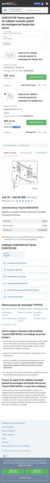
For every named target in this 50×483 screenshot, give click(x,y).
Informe (15, 239)
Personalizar (25, 478)
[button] (37, 4)
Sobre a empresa (8, 434)
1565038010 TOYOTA (25, 309)
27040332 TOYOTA (39, 319)
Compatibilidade (41, 153)
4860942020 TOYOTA (40, 309)
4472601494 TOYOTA (9, 319)
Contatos (5, 442)
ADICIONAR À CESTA (36, 77)
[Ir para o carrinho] (46, 3)
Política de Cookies (25, 465)
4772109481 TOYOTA (9, 325)
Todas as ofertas (10, 153)
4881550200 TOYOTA (9, 309)
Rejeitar (37, 471)
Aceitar (13, 471)
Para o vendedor (8, 427)
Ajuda (4, 438)
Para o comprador (8, 431)
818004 (6, 254)
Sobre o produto (26, 153)
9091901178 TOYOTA (25, 312)
